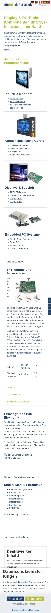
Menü (44, 5)
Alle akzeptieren (34, 599)
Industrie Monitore (25, 89)
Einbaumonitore (17, 102)
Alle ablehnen (15, 599)
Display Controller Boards (22, 195)
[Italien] (40, 3)
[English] (36, 3)
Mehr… (7, 50)
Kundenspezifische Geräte (25, 136)
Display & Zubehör (15, 262)
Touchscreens (16, 108)
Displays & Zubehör (25, 183)
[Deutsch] (32, 3)
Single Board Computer (21, 239)
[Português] (48, 3)
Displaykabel (16, 202)
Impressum (34, 610)
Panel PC (14, 242)
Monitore (11, 387)
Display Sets (16, 198)
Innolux (24, 374)
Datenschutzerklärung (20, 610)
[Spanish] (44, 3)
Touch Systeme (14, 395)
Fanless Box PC (17, 245)
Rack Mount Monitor (23, 105)
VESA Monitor (16, 98)
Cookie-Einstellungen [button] (25, 604)
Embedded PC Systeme (25, 230)
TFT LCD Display (18, 192)
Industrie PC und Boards (18, 402)
